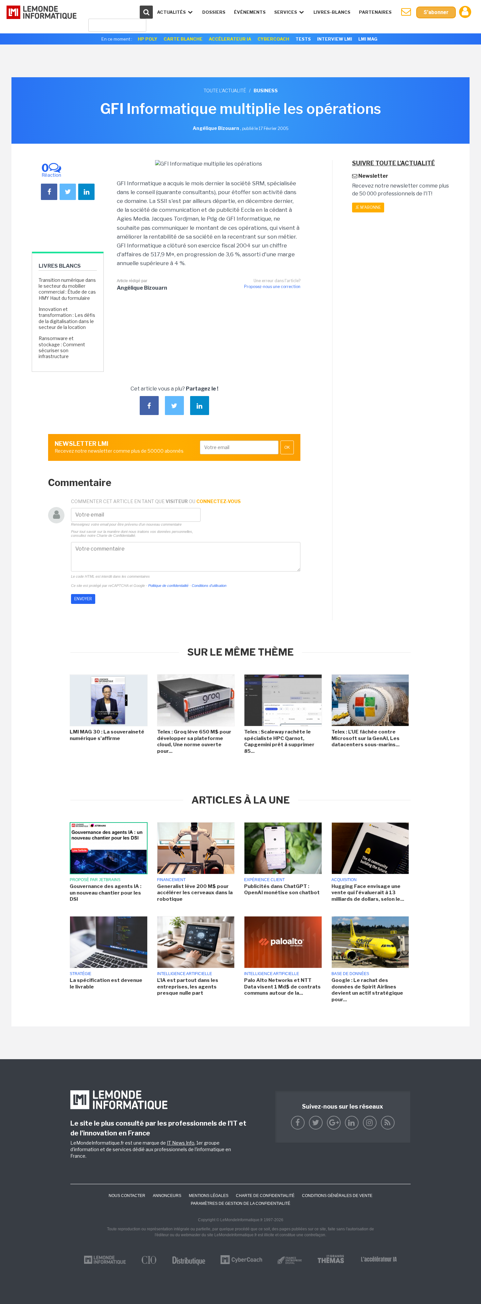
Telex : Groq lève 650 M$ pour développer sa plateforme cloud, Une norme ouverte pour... (194, 741)
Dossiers (213, 12)
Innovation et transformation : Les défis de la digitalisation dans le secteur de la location (67, 318)
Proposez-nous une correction (272, 286)
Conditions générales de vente (337, 1195)
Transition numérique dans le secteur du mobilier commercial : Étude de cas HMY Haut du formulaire (67, 289)
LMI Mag (367, 39)
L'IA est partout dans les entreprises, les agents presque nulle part (187, 986)
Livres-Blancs (331, 12)
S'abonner (436, 12)
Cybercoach (273, 39)
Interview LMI (334, 39)
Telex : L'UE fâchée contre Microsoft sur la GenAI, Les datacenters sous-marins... (365, 738)
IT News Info (180, 1143)
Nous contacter (127, 1195)
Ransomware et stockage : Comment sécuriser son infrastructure (62, 347)
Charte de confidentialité (265, 1195)
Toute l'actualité (225, 90)
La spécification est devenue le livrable (106, 983)
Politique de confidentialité (168, 586)
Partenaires (375, 12)
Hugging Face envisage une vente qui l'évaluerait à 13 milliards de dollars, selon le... (367, 892)
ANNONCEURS (167, 1195)
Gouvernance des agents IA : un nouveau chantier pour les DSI (105, 892)
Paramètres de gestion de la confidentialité (240, 1203)
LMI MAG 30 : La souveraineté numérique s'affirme (107, 735)
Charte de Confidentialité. (116, 535)
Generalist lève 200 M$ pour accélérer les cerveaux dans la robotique (195, 892)
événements (250, 12)
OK (287, 447)
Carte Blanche (183, 39)
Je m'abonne (368, 207)
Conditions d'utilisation (209, 586)
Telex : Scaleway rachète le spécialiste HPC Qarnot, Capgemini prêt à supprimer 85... (279, 741)
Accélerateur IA (230, 39)
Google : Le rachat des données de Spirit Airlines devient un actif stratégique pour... (367, 990)
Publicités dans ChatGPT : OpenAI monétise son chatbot (282, 889)
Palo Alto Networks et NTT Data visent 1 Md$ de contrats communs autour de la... (282, 986)
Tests (303, 39)
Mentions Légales (208, 1195)
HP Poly (147, 39)
